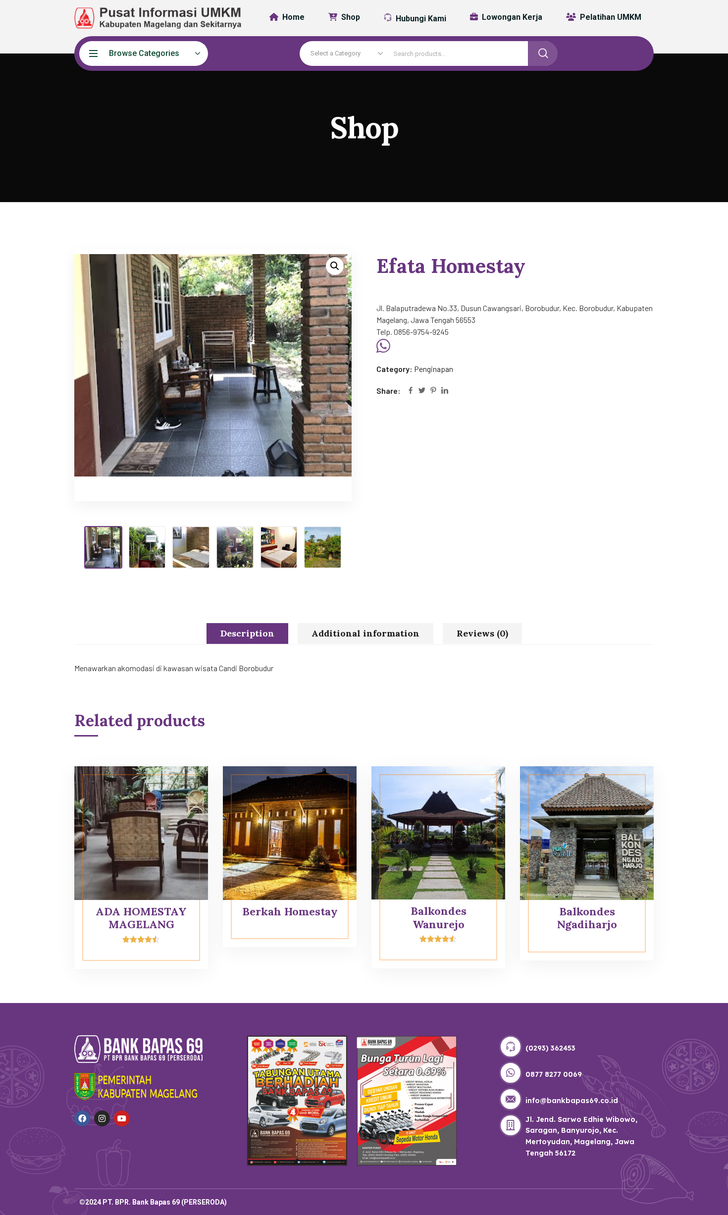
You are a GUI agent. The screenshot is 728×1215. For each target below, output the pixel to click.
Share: (388, 390)
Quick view (181, 788)
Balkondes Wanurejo (439, 917)
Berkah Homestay (290, 911)
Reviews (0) (482, 633)
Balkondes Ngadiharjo (587, 917)
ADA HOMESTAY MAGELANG (141, 917)
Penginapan (433, 368)
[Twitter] (421, 391)
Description (247, 633)
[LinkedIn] (444, 391)
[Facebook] (410, 391)
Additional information (365, 633)
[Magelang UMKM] (151, 18)
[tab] (247, 633)
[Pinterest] (433, 391)
